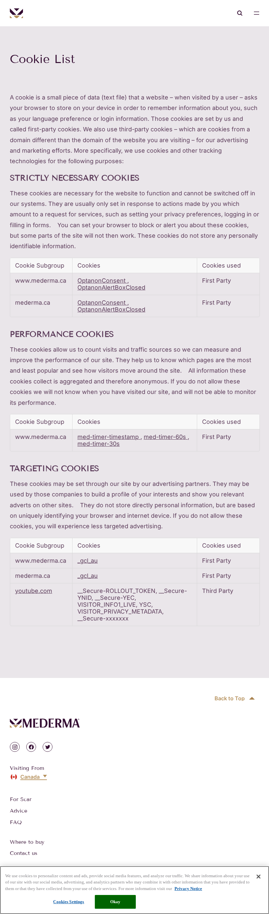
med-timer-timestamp (108, 436)
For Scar (20, 799)
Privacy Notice (188, 888)
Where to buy (27, 842)
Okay (115, 901)
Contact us (23, 853)
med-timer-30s (98, 443)
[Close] (258, 876)
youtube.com (33, 590)
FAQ (16, 822)
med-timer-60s (166, 436)
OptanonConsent (102, 280)
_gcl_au (87, 560)
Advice (18, 811)
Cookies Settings (68, 901)
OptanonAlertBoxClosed (111, 287)
